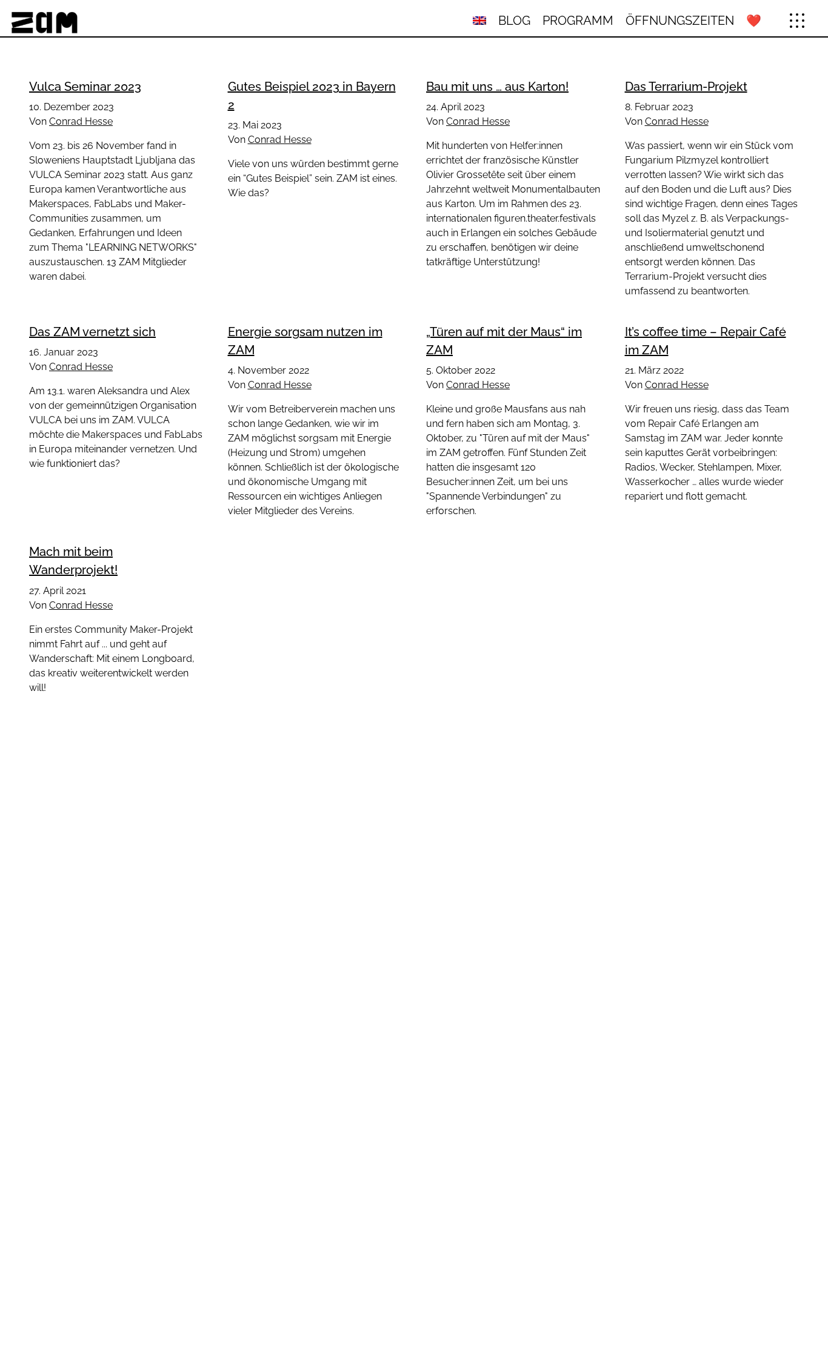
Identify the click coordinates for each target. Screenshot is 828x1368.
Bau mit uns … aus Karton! (497, 86)
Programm (578, 20)
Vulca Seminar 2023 (85, 86)
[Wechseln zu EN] (479, 20)
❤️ (753, 20)
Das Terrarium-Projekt (686, 86)
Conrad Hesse (81, 121)
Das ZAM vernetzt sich (92, 332)
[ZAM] (140, 20)
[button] (797, 21)
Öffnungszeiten (680, 20)
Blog (514, 20)
